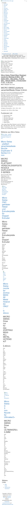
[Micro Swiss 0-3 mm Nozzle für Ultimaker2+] (6, 395)
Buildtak (5, 15)
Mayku (5, 26)
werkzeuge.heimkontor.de (7, 504)
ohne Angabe (7, 31)
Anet (5, 7)
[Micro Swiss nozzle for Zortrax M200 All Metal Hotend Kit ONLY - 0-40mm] (4, 275)
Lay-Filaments (7, 23)
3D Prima (6, 4)
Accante (5, 5)
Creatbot (5, 17)
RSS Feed (6, 485)
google (9, 496)
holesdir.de (7, 501)
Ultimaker (6, 43)
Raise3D (5, 35)
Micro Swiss (6, 27)
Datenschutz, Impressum (7, 488)
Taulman (5, 42)
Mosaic (5, 30)
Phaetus (5, 32)
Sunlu (5, 39)
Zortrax (5, 49)
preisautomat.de (6, 503)
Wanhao (5, 45)
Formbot (5, 22)
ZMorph (5, 47)
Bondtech (6, 13)
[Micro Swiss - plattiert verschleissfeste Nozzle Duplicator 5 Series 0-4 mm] (6, 136)
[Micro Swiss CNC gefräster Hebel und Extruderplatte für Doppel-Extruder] (5, 190)
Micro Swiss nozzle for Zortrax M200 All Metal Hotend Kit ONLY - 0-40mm (6, 298)
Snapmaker (6, 38)
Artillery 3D (6, 9)
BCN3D (5, 11)
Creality (5, 16)
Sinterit (5, 37)
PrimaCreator (7, 34)
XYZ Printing (6, 46)
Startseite (6, 51)
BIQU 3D (6, 12)
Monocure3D (6, 28)
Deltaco (5, 19)
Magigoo (5, 24)
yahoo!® (9, 497)
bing (4, 497)
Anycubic (6, 8)
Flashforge (6, 20)
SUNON (5, 41)
